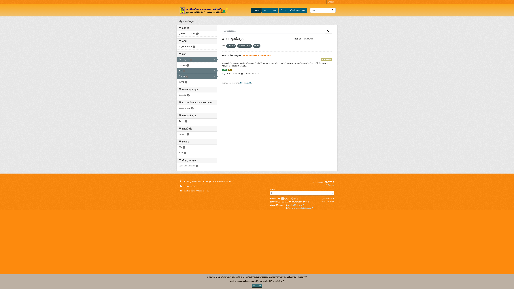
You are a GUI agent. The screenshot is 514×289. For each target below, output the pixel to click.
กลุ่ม (274, 10)
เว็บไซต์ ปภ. (330, 185)
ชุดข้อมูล (256, 10)
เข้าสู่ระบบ (331, 2)
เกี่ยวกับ (283, 10)
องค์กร (266, 10)
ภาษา (272, 189)
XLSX (224, 70)
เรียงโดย (297, 39)
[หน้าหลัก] (180, 21)
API (240, 83)
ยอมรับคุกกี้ (257, 285)
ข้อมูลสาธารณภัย (326, 59)
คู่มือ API (248, 83)
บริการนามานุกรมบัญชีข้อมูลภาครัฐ (300, 208)
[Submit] (333, 10)
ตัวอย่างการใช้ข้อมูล (297, 10)
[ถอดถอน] (234, 46)
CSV (229, 70)
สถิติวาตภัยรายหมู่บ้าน (232, 55)
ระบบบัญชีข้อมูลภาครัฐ (296, 205)
